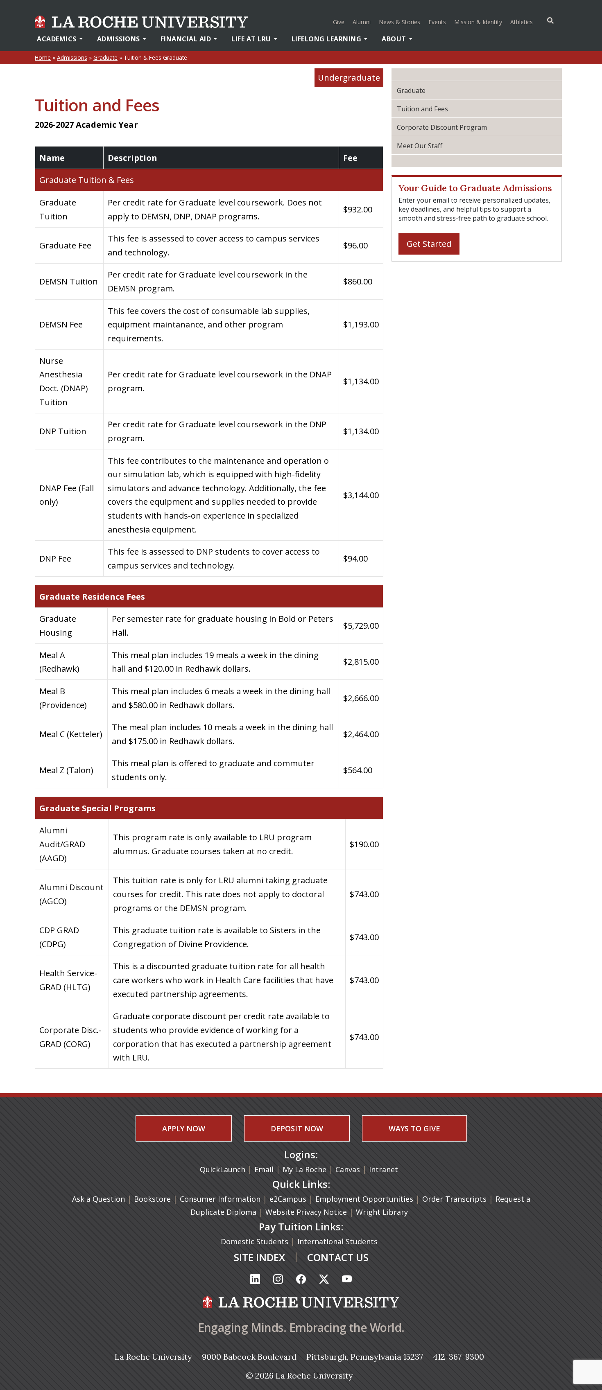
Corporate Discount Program (442, 127)
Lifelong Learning (327, 38)
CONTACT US (338, 1257)
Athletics (522, 22)
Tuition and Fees (422, 108)
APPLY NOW (183, 1128)
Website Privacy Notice (307, 1212)
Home (43, 57)
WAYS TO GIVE (414, 1128)
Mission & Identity (478, 22)
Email (264, 1169)
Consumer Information (220, 1199)
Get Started (429, 243)
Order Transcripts (455, 1199)
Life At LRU (251, 38)
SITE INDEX (259, 1257)
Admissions (118, 38)
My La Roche (304, 1169)
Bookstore (152, 1199)
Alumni (362, 22)
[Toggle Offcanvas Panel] (550, 20)
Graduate (105, 57)
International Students (338, 1241)
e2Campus (287, 1199)
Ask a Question (98, 1199)
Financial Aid (186, 38)
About (394, 38)
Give (338, 22)
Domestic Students (255, 1241)
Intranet (383, 1169)
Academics (57, 38)
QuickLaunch (222, 1169)
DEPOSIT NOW (297, 1128)
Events (437, 22)
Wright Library (382, 1212)
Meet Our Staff (419, 145)
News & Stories (399, 22)
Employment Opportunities (364, 1199)
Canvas (347, 1169)
